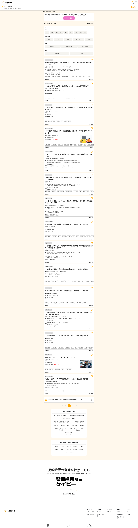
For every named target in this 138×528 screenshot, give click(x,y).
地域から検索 (90, 511)
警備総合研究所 (100, 515)
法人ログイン (120, 511)
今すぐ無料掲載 (120, 517)
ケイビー (99, 511)
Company (109, 509)
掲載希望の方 (120, 514)
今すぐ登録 (69, 18)
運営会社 (109, 511)
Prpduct (99, 509)
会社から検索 (90, 514)
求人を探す (90, 509)
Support (119, 509)
